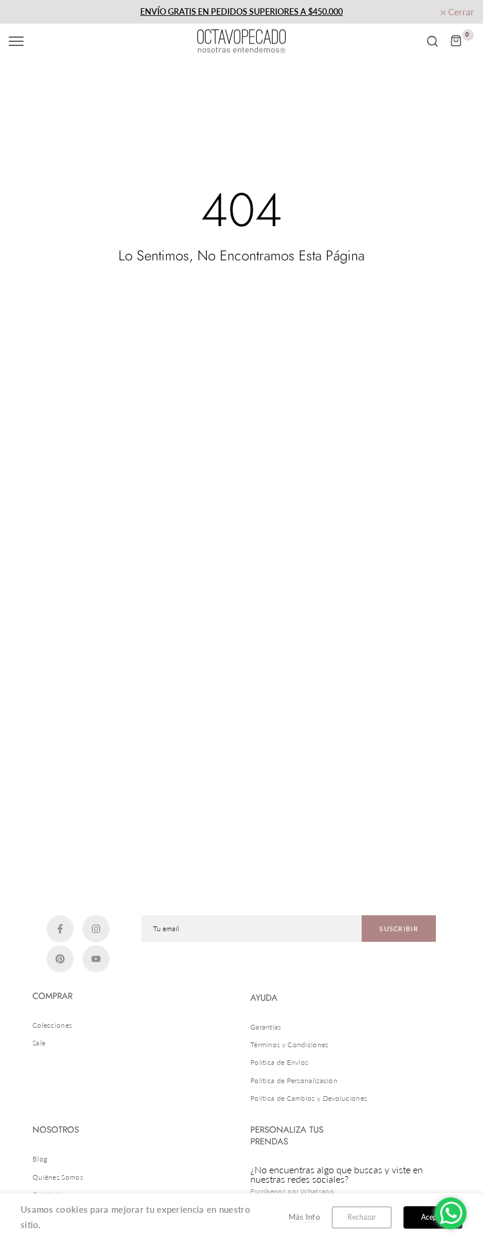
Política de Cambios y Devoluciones (308, 1098)
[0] (456, 41)
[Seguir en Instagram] (96, 928)
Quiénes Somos (57, 1177)
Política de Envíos (279, 1062)
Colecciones (52, 1025)
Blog (39, 1158)
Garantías (266, 1026)
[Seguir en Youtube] (96, 958)
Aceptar (433, 1217)
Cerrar (28, 12)
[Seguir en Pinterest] (60, 958)
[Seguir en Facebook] (60, 928)
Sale (38, 1042)
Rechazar (362, 1217)
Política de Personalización (294, 1080)
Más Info (304, 1217)
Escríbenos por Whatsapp (292, 1191)
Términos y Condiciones (289, 1044)
